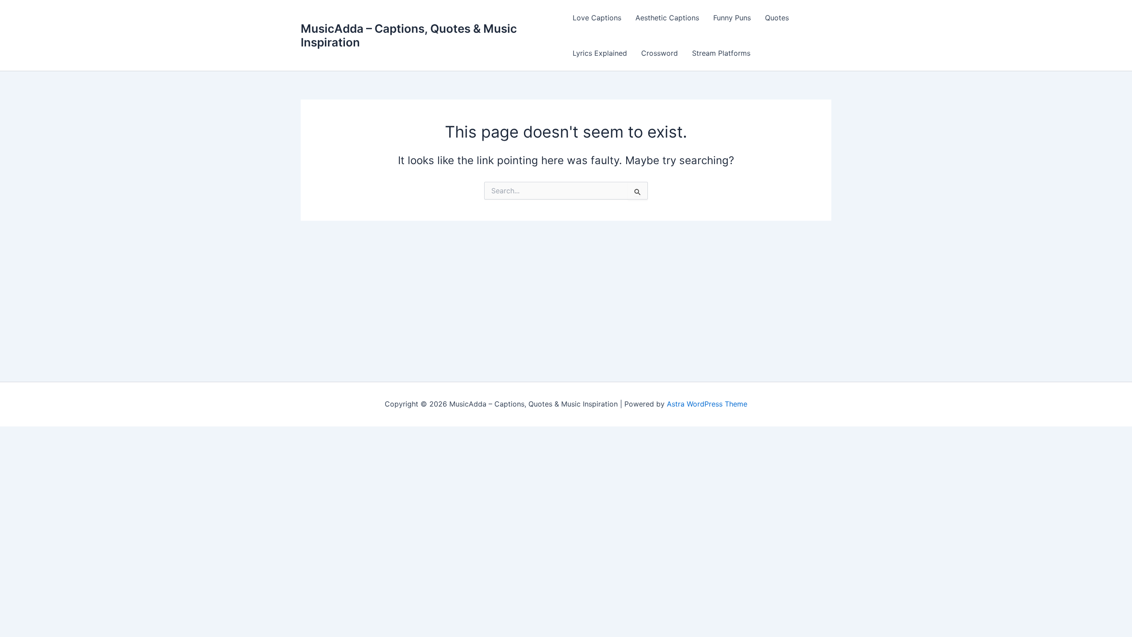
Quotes (777, 17)
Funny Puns (732, 17)
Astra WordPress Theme (707, 403)
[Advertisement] (566, 287)
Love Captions (597, 17)
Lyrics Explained (600, 53)
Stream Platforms (721, 53)
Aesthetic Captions (667, 17)
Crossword (659, 53)
